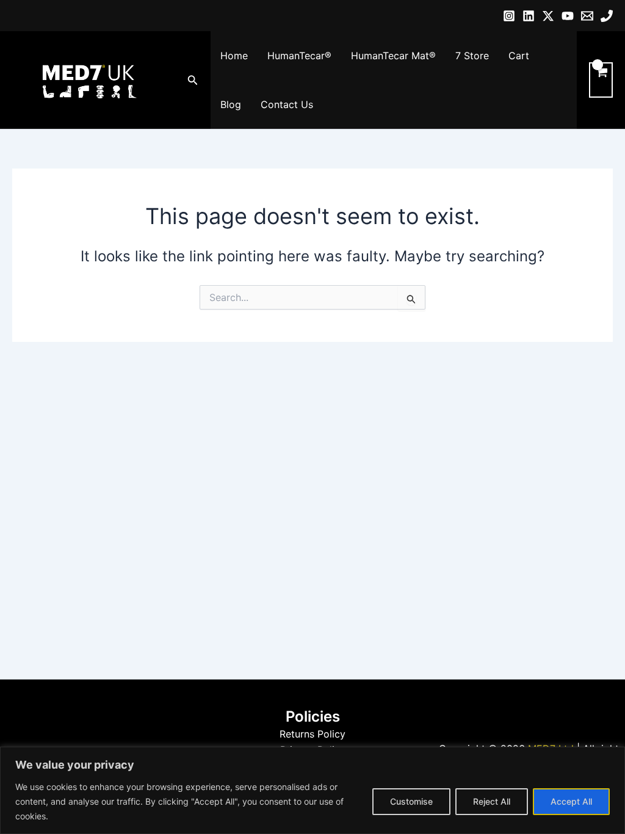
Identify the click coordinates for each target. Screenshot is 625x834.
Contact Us (287, 104)
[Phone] (607, 16)
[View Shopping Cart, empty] (601, 80)
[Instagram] (509, 16)
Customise (411, 801)
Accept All (571, 801)
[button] (192, 80)
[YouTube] (568, 16)
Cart (518, 55)
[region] (312, 790)
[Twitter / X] (548, 16)
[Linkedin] (528, 16)
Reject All (491, 801)
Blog (230, 104)
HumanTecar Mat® (393, 55)
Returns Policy (312, 734)
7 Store (472, 55)
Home (234, 55)
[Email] (587, 16)
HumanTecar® (299, 55)
